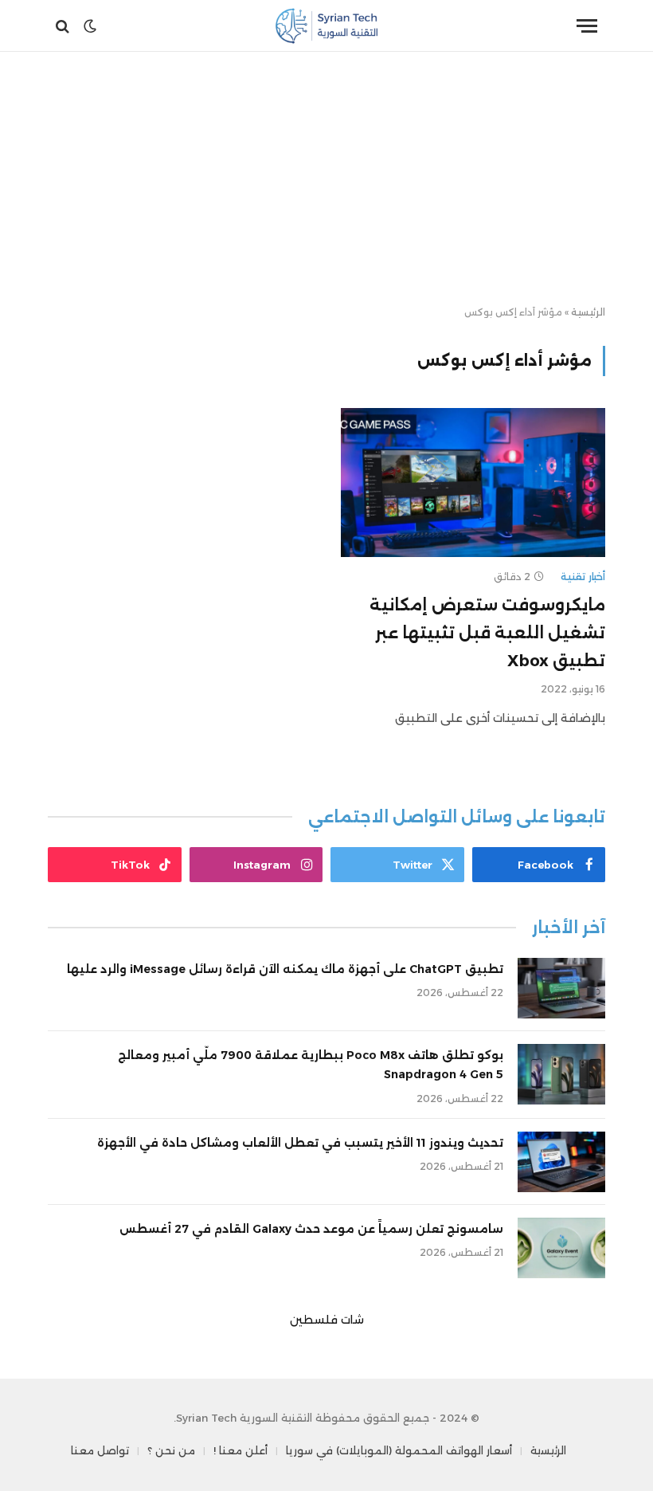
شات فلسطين (327, 1319)
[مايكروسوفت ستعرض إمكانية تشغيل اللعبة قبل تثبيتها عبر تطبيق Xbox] (473, 482)
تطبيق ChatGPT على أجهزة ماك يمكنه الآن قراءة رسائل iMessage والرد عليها (285, 969)
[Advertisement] (326, 179)
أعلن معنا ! (240, 1450)
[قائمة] (587, 26)
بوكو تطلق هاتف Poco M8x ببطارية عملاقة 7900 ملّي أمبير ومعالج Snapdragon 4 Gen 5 (310, 1065)
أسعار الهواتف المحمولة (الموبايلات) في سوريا (399, 1450)
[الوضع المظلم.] (90, 26)
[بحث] (64, 26)
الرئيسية (588, 312)
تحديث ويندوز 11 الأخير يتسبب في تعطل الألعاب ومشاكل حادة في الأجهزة (300, 1143)
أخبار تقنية (583, 577)
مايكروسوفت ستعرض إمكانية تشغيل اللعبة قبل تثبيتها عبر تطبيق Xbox (487, 632)
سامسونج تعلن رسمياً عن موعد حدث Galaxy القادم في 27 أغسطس (311, 1229)
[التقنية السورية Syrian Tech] (327, 26)
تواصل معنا (100, 1450)
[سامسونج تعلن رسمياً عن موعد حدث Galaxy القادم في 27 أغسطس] (561, 1248)
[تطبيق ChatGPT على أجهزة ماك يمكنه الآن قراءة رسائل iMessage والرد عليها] (561, 988)
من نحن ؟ (171, 1450)
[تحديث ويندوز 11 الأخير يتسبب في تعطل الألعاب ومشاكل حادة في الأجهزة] (561, 1162)
